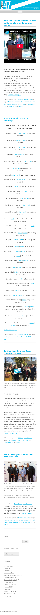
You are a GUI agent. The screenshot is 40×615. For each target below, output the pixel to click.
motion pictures (8, 337)
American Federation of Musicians (18, 102)
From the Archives (9, 573)
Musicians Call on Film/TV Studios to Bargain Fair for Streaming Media (20, 23)
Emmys (21, 520)
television (16, 337)
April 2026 (8, 582)
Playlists (6, 589)
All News (20, 99)
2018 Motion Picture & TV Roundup (16, 119)
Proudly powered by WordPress (8, 611)
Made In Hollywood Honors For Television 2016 (18, 455)
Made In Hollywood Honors (23, 504)
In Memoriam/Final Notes (11, 575)
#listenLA (6, 520)
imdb (24, 133)
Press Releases (28, 99)
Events (6, 568)
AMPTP (30, 102)
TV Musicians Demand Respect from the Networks (18, 352)
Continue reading (14, 95)
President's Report (9, 591)
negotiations (14, 104)
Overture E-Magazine (10, 580)
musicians (20, 440)
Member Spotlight (9, 577)
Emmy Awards (14, 520)
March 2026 (8, 587)
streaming (29, 104)
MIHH (10, 522)
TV (19, 522)
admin (21, 106)
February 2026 (9, 584)
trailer (19, 133)
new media (22, 104)
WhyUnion (7, 596)
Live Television (12, 440)
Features (26, 334)
